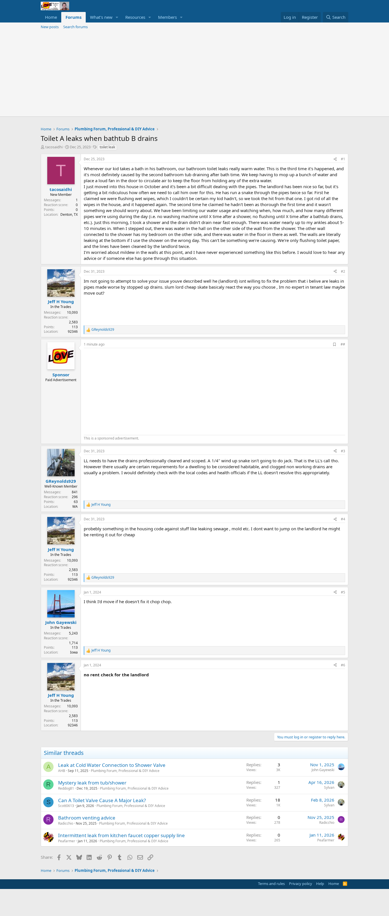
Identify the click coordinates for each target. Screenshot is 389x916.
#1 (343, 159)
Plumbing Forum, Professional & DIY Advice (125, 770)
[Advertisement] (194, 74)
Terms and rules (271, 883)
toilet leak (107, 147)
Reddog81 (66, 788)
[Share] (335, 159)
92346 (73, 331)
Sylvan (329, 787)
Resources (135, 17)
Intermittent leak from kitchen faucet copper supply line (121, 835)
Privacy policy (300, 883)
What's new (101, 17)
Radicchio (65, 823)
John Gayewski (323, 769)
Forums (73, 17)
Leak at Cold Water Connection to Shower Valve (111, 765)
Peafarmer (66, 841)
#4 (343, 519)
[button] (117, 17)
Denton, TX (69, 214)
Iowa (74, 652)
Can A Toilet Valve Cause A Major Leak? (102, 800)
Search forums (75, 26)
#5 (343, 592)
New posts (50, 26)
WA (75, 506)
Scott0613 (66, 805)
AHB (61, 770)
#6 (343, 665)
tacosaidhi (54, 146)
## (343, 344)
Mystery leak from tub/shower (92, 782)
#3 (343, 451)
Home (51, 17)
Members (167, 17)
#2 (343, 271)
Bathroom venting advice (86, 817)
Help (320, 883)
